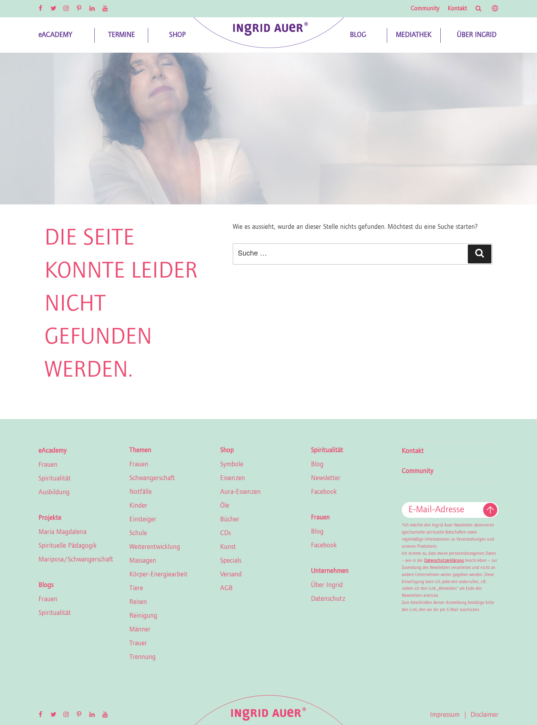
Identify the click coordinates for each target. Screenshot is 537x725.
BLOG (358, 35)
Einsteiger (142, 519)
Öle (224, 506)
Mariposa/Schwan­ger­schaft (76, 559)
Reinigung (143, 616)
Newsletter (325, 478)
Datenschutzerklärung (444, 561)
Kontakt (457, 9)
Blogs (46, 585)
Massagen (142, 561)
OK (490, 510)
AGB (226, 588)
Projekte (50, 518)
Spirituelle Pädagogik (68, 546)
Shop (227, 450)
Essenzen (232, 478)
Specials (230, 561)
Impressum (445, 715)
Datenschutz (328, 599)
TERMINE (121, 35)
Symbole (231, 464)
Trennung (142, 657)
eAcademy (53, 451)
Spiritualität (55, 478)
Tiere (136, 588)
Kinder (138, 506)
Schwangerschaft (152, 478)
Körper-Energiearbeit (158, 574)
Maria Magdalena (62, 532)
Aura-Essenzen (240, 492)
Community (425, 9)
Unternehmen (330, 571)
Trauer (138, 643)
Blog (317, 464)
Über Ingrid (327, 585)
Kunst (228, 547)
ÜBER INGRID (477, 35)
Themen (140, 450)
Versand (231, 574)
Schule (138, 533)
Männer (140, 629)
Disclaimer (484, 715)
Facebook (324, 492)
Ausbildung (54, 492)
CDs (225, 533)
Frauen (48, 465)
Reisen (138, 602)
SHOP (177, 35)
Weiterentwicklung (154, 547)
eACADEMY (55, 35)
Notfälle (140, 492)
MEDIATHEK (414, 35)
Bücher (229, 519)
